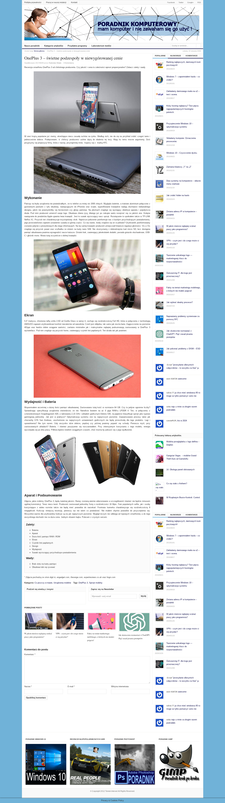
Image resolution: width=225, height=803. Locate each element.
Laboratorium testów (101, 46)
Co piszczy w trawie (43, 583)
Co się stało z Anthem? (176, 483)
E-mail (71, 686)
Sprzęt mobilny (95, 583)
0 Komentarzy (69, 63)
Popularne (160, 56)
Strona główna (39, 51)
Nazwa (28, 686)
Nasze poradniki (32, 46)
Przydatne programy (77, 46)
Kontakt (74, 2)
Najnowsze (175, 56)
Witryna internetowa (120, 686)
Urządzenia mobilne (62, 583)
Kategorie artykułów (53, 46)
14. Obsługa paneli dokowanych (180, 469)
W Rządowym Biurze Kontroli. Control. (183, 497)
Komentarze (191, 56)
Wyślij (143, 596)
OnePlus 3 (83, 583)
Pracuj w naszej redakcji (56, 2)
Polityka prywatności (32, 2)
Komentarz (29, 654)
